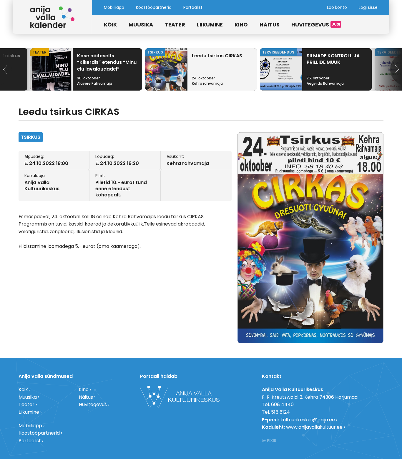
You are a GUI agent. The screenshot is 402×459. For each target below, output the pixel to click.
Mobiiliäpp (114, 7)
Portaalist (192, 7)
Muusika (141, 24)
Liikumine (210, 24)
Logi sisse (368, 7)
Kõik (110, 24)
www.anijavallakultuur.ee (314, 427)
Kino (241, 24)
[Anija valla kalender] (52, 17)
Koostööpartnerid (154, 7)
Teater (175, 24)
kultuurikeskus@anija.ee (307, 419)
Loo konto (337, 7)
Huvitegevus (310, 24)
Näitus (270, 24)
